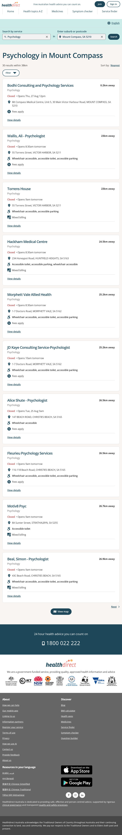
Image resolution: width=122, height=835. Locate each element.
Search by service (12, 31)
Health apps (67, 716)
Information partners (12, 721)
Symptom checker (70, 732)
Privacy (5, 738)
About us (6, 760)
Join (100, 4)
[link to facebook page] (68, 795)
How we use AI (9, 743)
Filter (12, 73)
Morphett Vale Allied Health (29, 294)
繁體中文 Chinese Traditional (16, 789)
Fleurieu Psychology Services (30, 453)
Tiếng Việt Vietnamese (13, 795)
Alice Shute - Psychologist (27, 400)
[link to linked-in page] (82, 795)
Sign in (113, 4)
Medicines (57, 11)
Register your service (12, 727)
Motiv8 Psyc (16, 506)
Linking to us (8, 716)
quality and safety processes (53, 805)
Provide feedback (10, 754)
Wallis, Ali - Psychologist (26, 135)
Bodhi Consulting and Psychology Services (40, 85)
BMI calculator (68, 710)
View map (65, 612)
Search (113, 36)
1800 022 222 (62, 643)
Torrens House (19, 188)
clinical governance (12, 805)
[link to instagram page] (75, 795)
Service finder (109, 11)
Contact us (7, 749)
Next (114, 606)
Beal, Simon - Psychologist (28, 558)
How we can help (10, 705)
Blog (63, 705)
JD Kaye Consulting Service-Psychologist (38, 347)
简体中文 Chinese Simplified (16, 784)
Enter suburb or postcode (72, 31)
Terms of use (8, 732)
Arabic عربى (8, 773)
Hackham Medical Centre (27, 241)
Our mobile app (10, 710)
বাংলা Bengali (8, 778)
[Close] (46, 36)
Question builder (69, 738)
